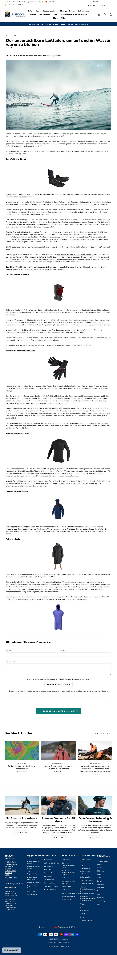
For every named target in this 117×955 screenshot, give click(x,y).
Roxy (99, 874)
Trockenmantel (102, 861)
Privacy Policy (53, 943)
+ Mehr (55, 18)
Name (9, 650)
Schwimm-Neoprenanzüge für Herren (68, 865)
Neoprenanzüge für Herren (33, 862)
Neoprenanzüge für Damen (33, 867)
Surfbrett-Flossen (50, 873)
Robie (99, 891)
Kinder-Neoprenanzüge (32, 873)
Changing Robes (67, 11)
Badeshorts (48, 876)
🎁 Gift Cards (50, 2)
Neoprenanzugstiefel (34, 883)
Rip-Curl (100, 864)
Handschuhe (29, 350)
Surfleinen (48, 870)
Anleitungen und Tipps (85, 861)
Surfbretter (48, 860)
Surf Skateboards (50, 883)
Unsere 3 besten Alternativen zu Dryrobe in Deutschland (58, 767)
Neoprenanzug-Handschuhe (32, 878)
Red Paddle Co (102, 888)
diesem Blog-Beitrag (19, 154)
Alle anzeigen (103, 733)
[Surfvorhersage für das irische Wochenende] (22, 750)
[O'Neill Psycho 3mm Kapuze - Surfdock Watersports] (58, 292)
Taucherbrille (66, 887)
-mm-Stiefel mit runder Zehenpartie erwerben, (75, 254)
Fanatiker (100, 898)
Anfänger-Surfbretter (51, 863)
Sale (30, 11)
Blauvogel (100, 884)
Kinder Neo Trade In (86, 880)
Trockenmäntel (67, 900)
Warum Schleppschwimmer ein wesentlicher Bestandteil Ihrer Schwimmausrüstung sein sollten (95, 769)
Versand (82, 865)
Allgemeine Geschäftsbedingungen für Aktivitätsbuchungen (87, 890)
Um (81, 907)
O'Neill (99, 868)
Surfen (33, 14)
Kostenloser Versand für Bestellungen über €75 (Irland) (24, 2)
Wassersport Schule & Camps (74, 14)
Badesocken (66, 878)
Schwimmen (83, 11)
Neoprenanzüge (50, 11)
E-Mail (62, 650)
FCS (98, 904)
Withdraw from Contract (85, 873)
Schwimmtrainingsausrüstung (72, 893)
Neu (37, 11)
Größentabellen (85, 877)
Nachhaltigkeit (84, 910)
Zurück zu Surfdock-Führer (60, 711)
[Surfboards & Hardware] (22, 805)
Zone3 (99, 881)
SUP (55, 14)
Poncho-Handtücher (69, 896)
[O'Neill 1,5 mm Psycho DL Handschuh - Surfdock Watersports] (58, 368)
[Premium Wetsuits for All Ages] (58, 805)
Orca (99, 878)
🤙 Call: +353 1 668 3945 (14, 5)
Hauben (26, 274)
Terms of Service (63, 943)
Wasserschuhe (32, 894)
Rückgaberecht (85, 868)
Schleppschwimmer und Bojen (69, 882)
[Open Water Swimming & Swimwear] (95, 805)
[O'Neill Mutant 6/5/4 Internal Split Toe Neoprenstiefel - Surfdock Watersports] (58, 176)
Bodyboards (48, 866)
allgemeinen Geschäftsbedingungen (63, 691)
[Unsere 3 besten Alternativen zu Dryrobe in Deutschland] (58, 750)
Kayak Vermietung (86, 920)
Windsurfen (44, 14)
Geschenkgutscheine (87, 884)
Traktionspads (49, 880)
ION (98, 894)
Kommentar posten (58, 684)
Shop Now (21, 832)
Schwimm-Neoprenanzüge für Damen (68, 872)
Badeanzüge (66, 860)
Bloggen (82, 904)
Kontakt (82, 914)
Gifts (63, 18)
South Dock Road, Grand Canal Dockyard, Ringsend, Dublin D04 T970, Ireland (11, 869)
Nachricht (12, 661)
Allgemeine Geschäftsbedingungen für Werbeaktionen (87, 898)
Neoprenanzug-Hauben (32, 887)
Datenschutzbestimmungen (88, 691)
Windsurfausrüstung (51, 886)
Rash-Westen (31, 891)
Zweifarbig (101, 901)
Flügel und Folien (50, 890)
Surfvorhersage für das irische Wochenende (21, 767)
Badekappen (66, 890)
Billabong (100, 871)
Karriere (82, 917)
